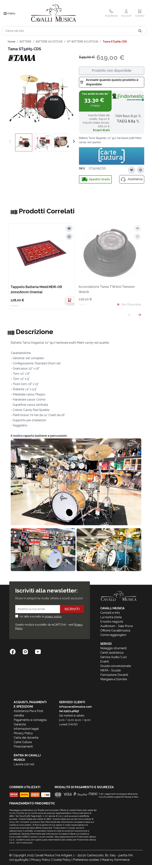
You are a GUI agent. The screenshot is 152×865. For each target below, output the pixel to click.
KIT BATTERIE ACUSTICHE (82, 41)
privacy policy (53, 616)
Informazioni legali (26, 729)
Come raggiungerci (113, 635)
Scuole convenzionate (115, 666)
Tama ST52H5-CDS (115, 41)
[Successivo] (74, 141)
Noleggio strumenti (113, 648)
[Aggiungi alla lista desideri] (131, 170)
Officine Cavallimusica (115, 630)
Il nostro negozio (111, 621)
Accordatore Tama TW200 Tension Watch (107, 289)
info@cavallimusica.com (75, 706)
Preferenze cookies (86, 859)
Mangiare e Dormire (113, 679)
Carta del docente (26, 737)
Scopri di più (101, 130)
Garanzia (20, 724)
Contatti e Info (110, 612)
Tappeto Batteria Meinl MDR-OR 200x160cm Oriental (36, 289)
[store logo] (53, 13)
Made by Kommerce (115, 859)
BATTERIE (25, 41)
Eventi (104, 661)
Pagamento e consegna (30, 720)
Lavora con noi (24, 764)
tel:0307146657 (69, 711)
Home (11, 41)
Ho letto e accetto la (41, 616)
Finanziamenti (23, 746)
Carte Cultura (23, 742)
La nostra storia (111, 617)
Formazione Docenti (114, 675)
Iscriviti (72, 609)
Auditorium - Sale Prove (116, 626)
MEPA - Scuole (110, 670)
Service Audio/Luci (113, 657)
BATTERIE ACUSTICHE (49, 41)
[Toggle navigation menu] (5, 13)
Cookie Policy (61, 859)
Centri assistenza (111, 652)
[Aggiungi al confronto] (140, 170)
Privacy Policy (23, 733)
